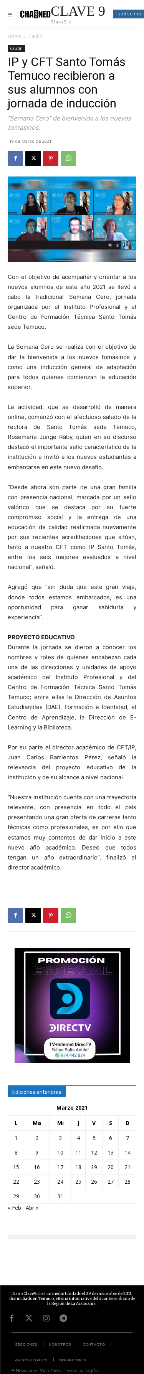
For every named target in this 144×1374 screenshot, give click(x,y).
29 (16, 1196)
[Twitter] (29, 1318)
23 (37, 1181)
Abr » (32, 1207)
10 (60, 1152)
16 (37, 1167)
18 (78, 1167)
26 (94, 1181)
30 (37, 1196)
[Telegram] (63, 1318)
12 (94, 1152)
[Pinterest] (50, 158)
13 (111, 1152)
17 (60, 1167)
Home (14, 36)
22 (16, 1181)
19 (94, 1167)
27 (111, 1181)
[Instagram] (46, 1318)
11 (78, 1152)
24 (60, 1181)
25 (78, 1181)
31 (60, 1196)
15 (16, 1167)
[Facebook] (15, 158)
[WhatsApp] (68, 158)
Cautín (35, 36)
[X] (33, 158)
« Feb (14, 1207)
